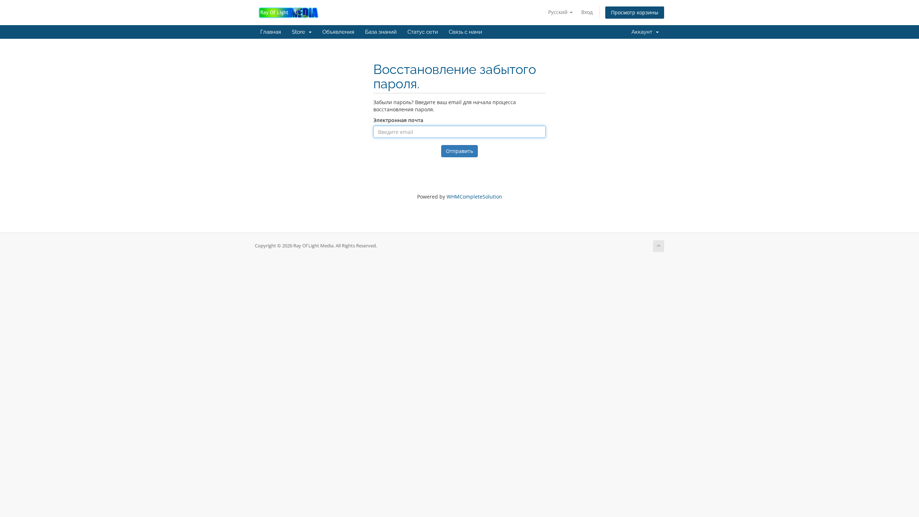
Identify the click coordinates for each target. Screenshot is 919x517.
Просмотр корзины (634, 12)
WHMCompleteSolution (474, 196)
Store (300, 32)
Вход (587, 12)
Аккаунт (643, 32)
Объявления (338, 32)
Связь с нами (465, 32)
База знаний (381, 32)
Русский (558, 12)
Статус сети (422, 32)
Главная (270, 32)
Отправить (459, 151)
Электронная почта (398, 120)
